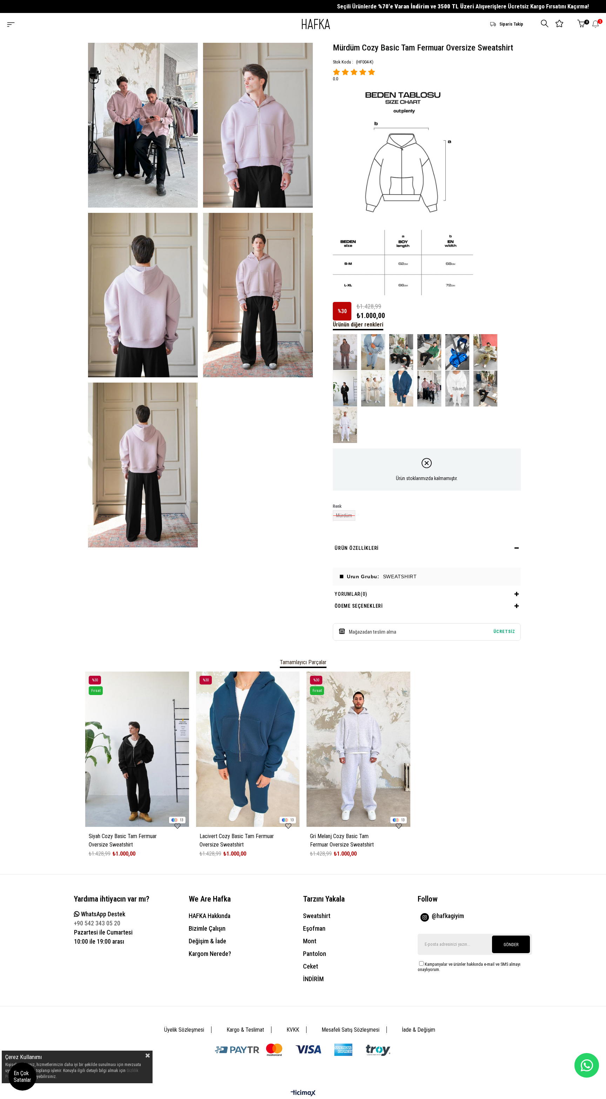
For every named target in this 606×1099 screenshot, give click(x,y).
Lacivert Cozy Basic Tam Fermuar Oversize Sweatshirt (237, 840)
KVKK (293, 1029)
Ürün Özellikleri (357, 548)
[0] (581, 24)
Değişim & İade (207, 941)
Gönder (511, 944)
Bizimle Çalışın (207, 928)
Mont (309, 941)
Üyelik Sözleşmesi (184, 1029)
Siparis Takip (511, 24)
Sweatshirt (316, 915)
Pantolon (314, 953)
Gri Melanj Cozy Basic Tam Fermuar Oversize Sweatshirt (342, 840)
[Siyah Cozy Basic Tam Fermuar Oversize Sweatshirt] (347, 388)
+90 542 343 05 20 (97, 923)
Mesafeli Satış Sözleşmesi (350, 1029)
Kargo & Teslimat (245, 1029)
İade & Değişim (418, 1029)
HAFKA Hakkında (209, 915)
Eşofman (314, 928)
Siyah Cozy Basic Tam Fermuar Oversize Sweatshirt (123, 840)
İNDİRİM (313, 979)
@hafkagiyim (448, 915)
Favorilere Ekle (177, 826)
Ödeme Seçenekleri (359, 606)
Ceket (310, 966)
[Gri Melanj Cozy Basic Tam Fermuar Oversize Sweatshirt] (347, 425)
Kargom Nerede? (210, 953)
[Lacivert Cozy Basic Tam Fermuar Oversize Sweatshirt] (403, 388)
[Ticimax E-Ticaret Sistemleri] (303, 1093)
